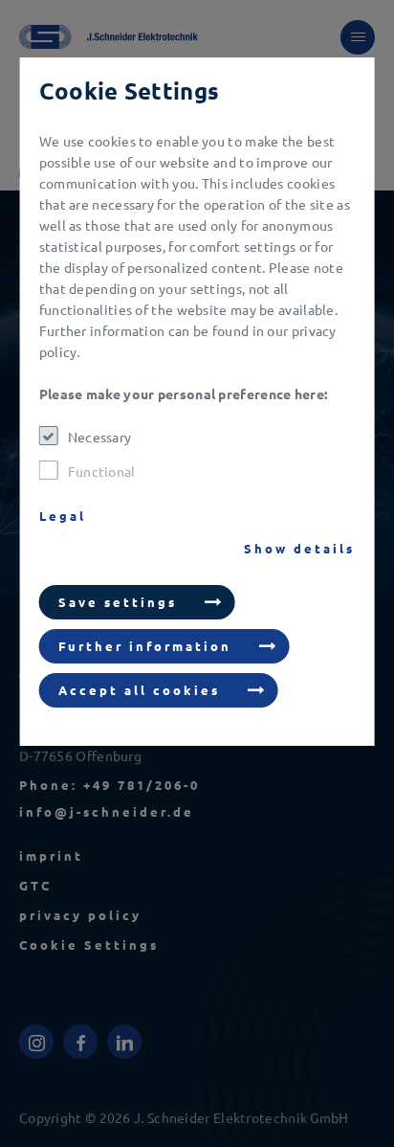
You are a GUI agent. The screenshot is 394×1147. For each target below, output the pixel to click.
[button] (137, 602)
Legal (62, 515)
